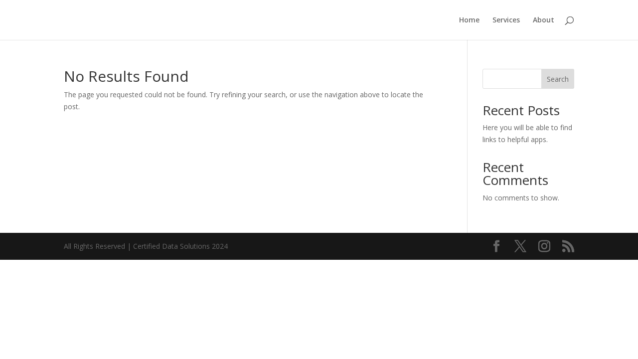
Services (506, 20)
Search (558, 79)
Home (469, 20)
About (543, 20)
